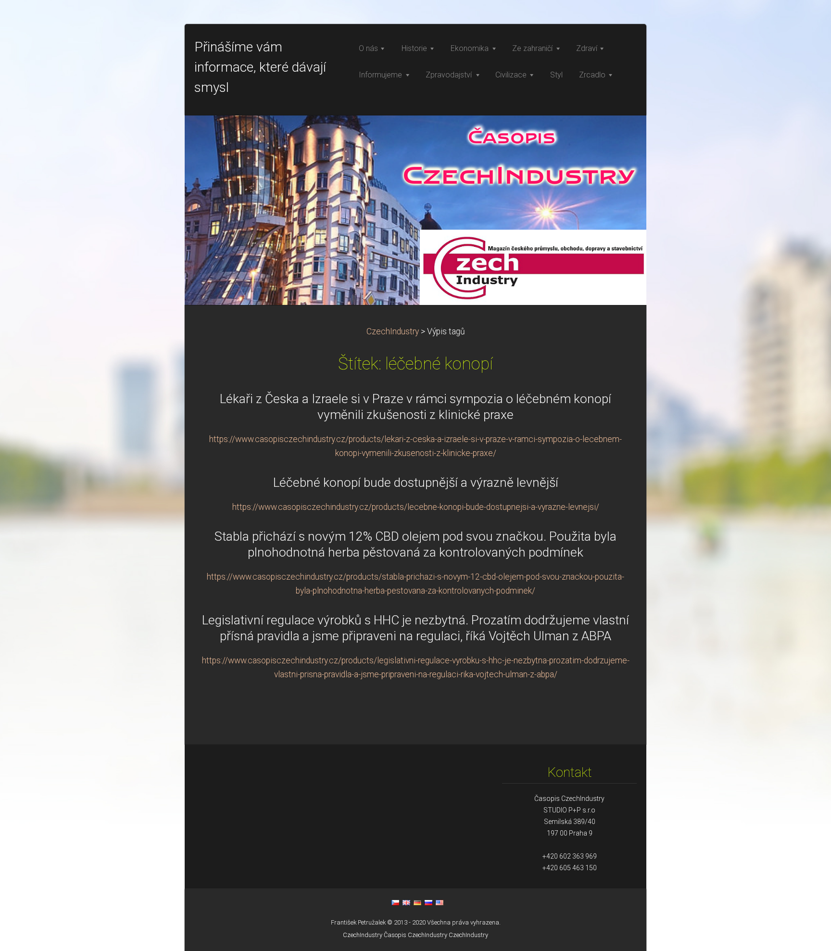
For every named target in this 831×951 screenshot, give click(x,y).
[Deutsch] (417, 902)
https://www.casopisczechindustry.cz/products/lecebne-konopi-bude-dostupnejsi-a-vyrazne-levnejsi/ (415, 507)
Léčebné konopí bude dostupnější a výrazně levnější (415, 482)
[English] (406, 902)
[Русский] (428, 902)
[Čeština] (395, 902)
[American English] (439, 902)
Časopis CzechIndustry (415, 934)
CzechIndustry (392, 331)
